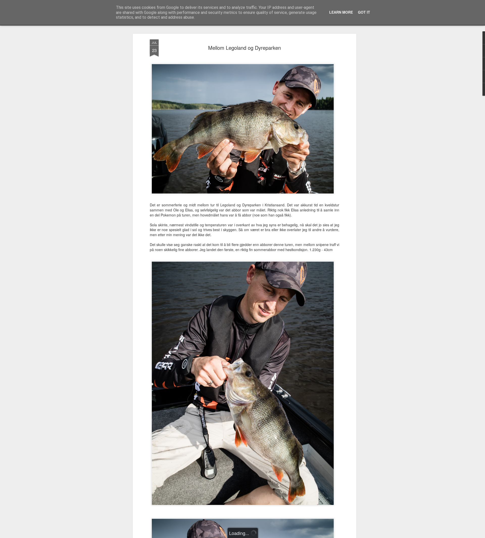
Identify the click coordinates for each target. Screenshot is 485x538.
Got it (364, 12)
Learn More (341, 12)
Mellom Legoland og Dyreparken (244, 47)
